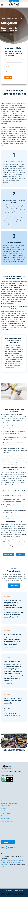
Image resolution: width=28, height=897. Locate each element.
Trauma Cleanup (5, 816)
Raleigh (3, 860)
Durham (8, 860)
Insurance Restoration (7, 821)
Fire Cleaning (5, 811)
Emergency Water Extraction (9, 803)
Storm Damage (5, 818)
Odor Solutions (5, 813)
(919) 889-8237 (10, 847)
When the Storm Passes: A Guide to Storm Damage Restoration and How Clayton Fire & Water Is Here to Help (14, 751)
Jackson (20, 860)
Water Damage (5, 805)
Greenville (11, 862)
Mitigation (4, 808)
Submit (8, 77)
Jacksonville (4, 862)
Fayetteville (14, 860)
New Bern (17, 862)
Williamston (4, 864)
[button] (2, 5)
